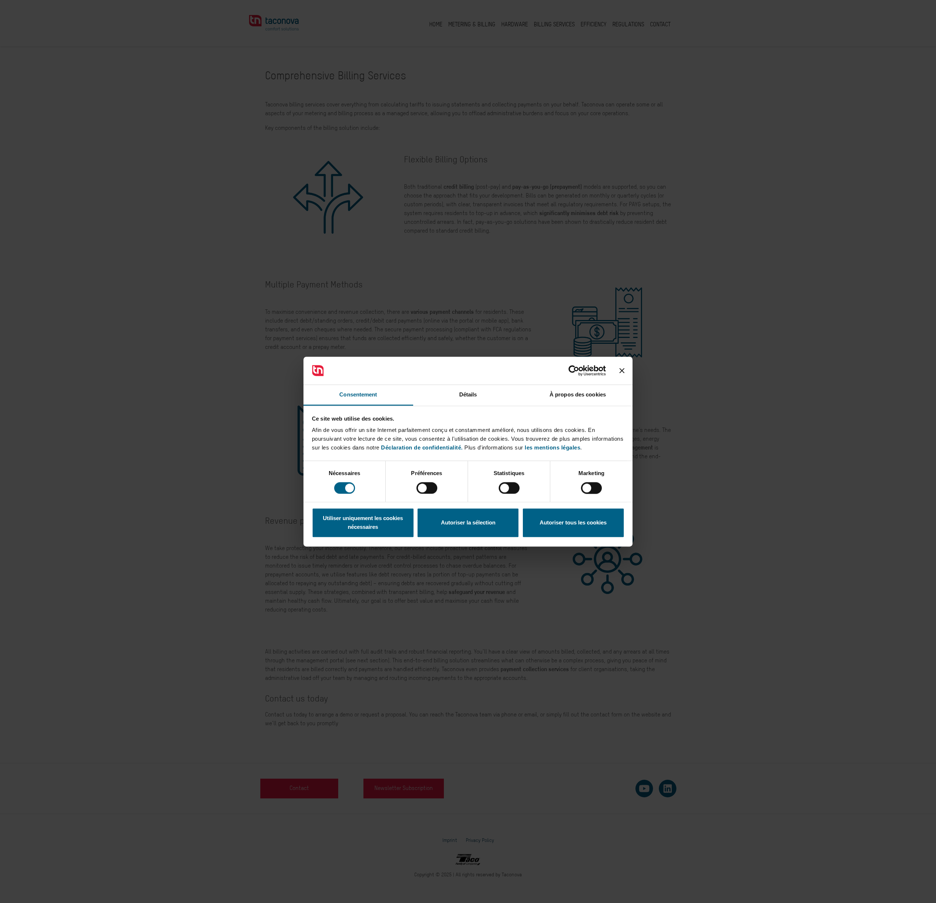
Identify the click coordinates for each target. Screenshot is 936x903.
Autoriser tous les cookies (573, 523)
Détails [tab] (468, 395)
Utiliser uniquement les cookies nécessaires (363, 522)
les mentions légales (552, 448)
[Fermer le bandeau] (621, 370)
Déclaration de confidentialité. (422, 448)
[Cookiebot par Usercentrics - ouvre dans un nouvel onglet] (574, 370)
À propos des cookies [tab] (578, 395)
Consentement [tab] (358, 395)
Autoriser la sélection (468, 523)
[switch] (426, 488)
